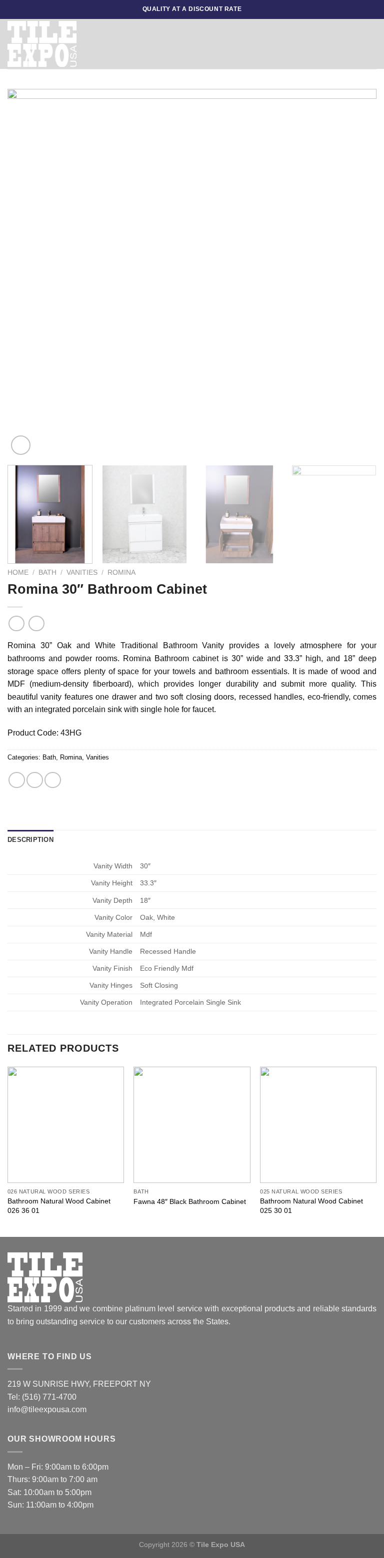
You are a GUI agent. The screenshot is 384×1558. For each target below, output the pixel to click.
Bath (47, 572)
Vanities (82, 572)
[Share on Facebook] (16, 780)
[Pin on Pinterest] (52, 780)
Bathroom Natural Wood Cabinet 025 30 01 (311, 1205)
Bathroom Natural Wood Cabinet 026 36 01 (59, 1205)
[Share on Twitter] (34, 780)
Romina (122, 572)
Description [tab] (31, 839)
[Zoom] (20, 445)
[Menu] (220, 43)
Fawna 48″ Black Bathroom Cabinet (190, 1201)
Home (18, 572)
